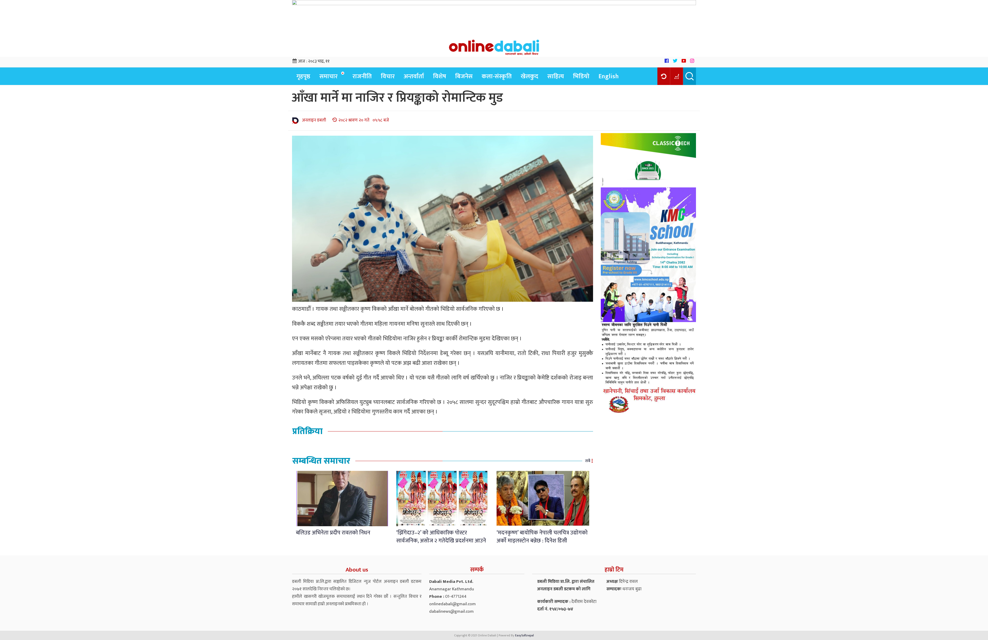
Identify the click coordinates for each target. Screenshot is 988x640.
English (608, 76)
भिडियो (581, 76)
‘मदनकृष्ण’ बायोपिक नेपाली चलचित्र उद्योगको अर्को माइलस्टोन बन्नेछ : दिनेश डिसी (542, 537)
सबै (587, 460)
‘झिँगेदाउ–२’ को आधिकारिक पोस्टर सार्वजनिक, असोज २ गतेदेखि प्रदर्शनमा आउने (441, 537)
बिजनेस (464, 76)
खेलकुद (529, 76)
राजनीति (362, 76)
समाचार (328, 76)
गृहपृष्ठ (303, 76)
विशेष (439, 76)
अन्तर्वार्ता (414, 76)
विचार (388, 76)
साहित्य (555, 76)
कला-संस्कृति (497, 76)
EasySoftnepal (524, 635)
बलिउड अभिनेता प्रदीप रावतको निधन (333, 533)
